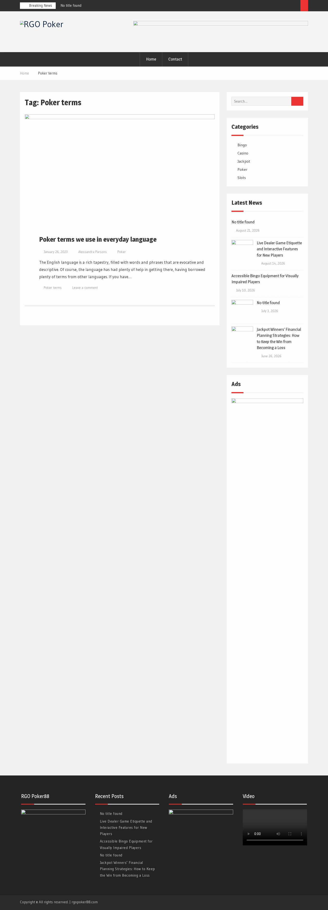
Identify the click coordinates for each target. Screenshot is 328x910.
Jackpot (243, 161)
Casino (242, 153)
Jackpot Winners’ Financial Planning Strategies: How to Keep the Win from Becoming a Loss (127, 869)
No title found (71, 5)
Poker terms (53, 287)
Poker (121, 252)
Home (151, 59)
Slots (241, 177)
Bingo (242, 144)
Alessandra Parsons (92, 252)
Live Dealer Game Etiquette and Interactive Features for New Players (279, 249)
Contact (175, 59)
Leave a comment (85, 287)
